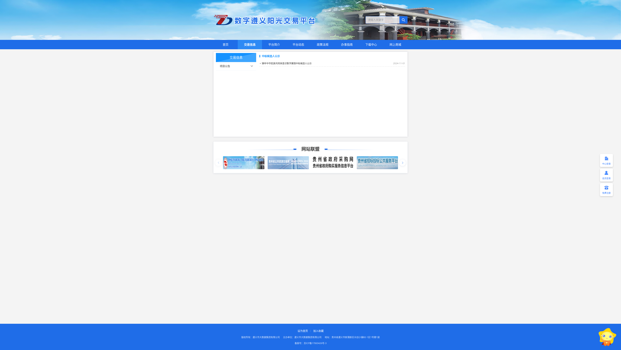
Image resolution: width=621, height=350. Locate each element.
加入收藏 (318, 331)
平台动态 (298, 45)
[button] (402, 162)
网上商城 (395, 45)
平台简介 (274, 45)
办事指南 (347, 45)
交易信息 (250, 45)
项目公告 (225, 66)
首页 (226, 45)
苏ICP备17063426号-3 (315, 343)
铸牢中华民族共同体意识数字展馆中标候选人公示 (287, 63)
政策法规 (322, 45)
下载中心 (371, 45)
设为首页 (303, 331)
